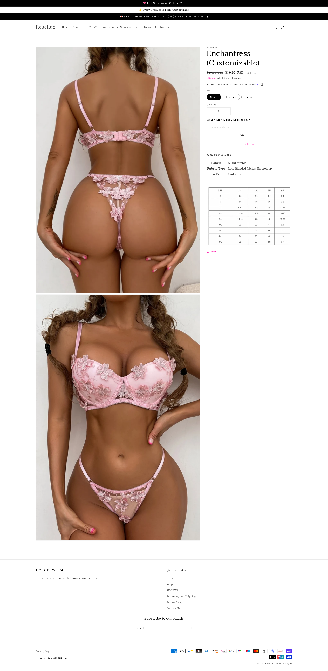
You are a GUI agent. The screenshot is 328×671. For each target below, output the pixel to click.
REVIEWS (172, 590)
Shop (170, 584)
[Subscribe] (191, 628)
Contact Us (173, 608)
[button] (77, 27)
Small (213, 97)
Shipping (211, 78)
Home (170, 578)
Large (248, 97)
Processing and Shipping (181, 596)
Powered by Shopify (283, 663)
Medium (231, 97)
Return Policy (175, 602)
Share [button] (214, 251)
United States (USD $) (51, 658)
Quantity (211, 104)
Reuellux (269, 663)
